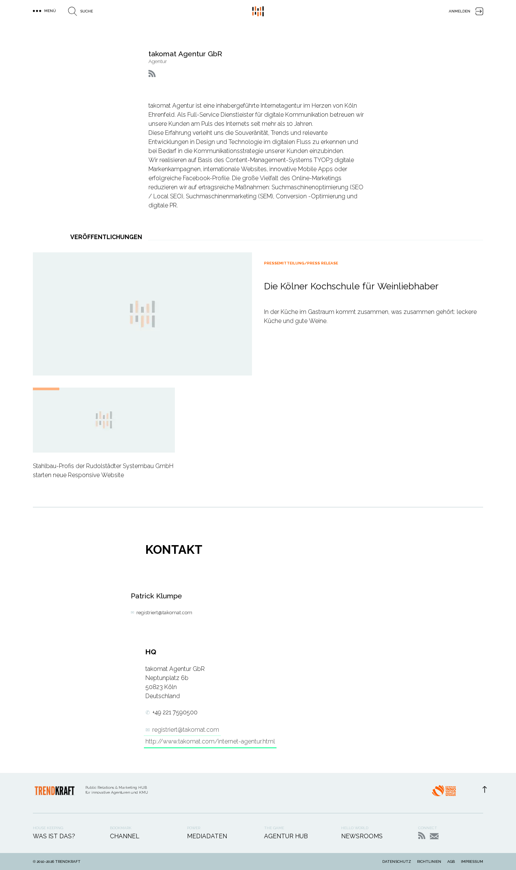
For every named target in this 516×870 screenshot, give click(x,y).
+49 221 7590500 (175, 712)
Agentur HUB (286, 836)
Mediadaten (207, 836)
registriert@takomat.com (164, 612)
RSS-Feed (421, 835)
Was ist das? (54, 836)
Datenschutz (396, 861)
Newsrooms (362, 836)
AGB (451, 861)
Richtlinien (429, 861)
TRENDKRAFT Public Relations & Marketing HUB (258, 11)
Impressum (472, 861)
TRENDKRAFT (67, 861)
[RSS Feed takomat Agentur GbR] (152, 73)
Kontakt (434, 836)
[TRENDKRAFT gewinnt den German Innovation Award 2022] (444, 793)
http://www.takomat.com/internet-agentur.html (210, 741)
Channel (124, 836)
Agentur (157, 61)
